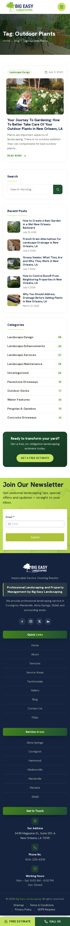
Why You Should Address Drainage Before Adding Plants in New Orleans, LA (42, 298)
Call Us (55, 921)
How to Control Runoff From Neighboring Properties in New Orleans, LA (42, 279)
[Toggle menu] (61, 7)
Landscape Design (20, 72)
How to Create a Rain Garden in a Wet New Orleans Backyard (42, 224)
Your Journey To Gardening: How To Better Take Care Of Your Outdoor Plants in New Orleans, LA (35, 124)
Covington (35, 751)
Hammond (35, 760)
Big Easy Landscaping (28, 898)
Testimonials (35, 681)
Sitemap (18, 905)
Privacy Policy (23, 909)
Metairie (35, 788)
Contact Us (35, 708)
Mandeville (35, 779)
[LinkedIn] (48, 621)
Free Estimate (20, 921)
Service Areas (35, 672)
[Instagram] (30, 621)
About (35, 654)
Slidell (35, 797)
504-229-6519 (35, 859)
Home (6, 41)
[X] (39, 621)
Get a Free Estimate (35, 458)
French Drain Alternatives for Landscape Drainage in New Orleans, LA (42, 242)
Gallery (35, 690)
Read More (14, 155)
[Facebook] (22, 621)
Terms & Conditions (42, 905)
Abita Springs (35, 743)
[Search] (57, 189)
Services (35, 663)
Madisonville (35, 769)
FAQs (35, 717)
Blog (16, 41)
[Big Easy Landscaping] (19, 7)
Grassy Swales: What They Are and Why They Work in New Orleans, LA (42, 261)
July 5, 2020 (55, 72)
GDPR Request (46, 909)
